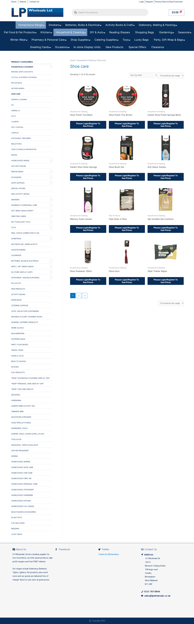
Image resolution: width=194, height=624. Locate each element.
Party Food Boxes (19, 344)
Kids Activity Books (20, 194)
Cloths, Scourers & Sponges (24, 77)
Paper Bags (16, 300)
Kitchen (15, 367)
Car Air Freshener (19, 450)
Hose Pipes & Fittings (21, 423)
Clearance (16, 255)
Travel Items (17, 350)
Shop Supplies (17, 183)
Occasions (16, 177)
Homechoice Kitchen (21, 501)
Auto (13, 116)
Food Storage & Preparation (23, 149)
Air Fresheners (17, 88)
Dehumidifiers (17, 333)
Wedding (15, 529)
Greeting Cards (18, 216)
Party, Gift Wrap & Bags (22, 266)
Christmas (16, 238)
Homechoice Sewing (20, 462)
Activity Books (18, 294)
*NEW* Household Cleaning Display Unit (30, 378)
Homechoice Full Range (22, 506)
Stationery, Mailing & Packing (25, 278)
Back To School (18, 361)
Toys (13, 227)
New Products (18, 289)
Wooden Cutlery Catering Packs (26, 317)
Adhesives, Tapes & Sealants (24, 445)
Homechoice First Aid (21, 478)
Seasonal (15, 395)
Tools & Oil (16, 439)
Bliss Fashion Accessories (23, 512)
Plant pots (16, 517)
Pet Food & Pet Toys (20, 222)
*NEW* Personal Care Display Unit (27, 384)
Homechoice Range (20, 160)
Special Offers (18, 188)
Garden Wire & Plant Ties (23, 406)
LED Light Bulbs (18, 166)
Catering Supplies (19, 305)
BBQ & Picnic (16, 144)
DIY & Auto (16, 283)
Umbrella (15, 111)
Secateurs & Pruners (21, 417)
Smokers (15, 200)
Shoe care (15, 94)
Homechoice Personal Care (24, 484)
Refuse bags (16, 83)
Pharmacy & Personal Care (24, 205)
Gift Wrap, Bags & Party (22, 211)
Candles (15, 133)
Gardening (16, 400)
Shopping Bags (18, 339)
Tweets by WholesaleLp (108, 554)
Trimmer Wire (17, 411)
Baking (14, 155)
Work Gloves (17, 328)
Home (72, 60)
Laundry (15, 122)
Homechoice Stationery (22, 490)
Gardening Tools (19, 428)
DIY (12, 105)
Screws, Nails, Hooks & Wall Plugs (27, 434)
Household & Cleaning (22, 67)
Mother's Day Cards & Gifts (24, 244)
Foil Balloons (18, 523)
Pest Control (17, 127)
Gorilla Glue (17, 356)
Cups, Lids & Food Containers (25, 311)
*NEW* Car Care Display (22, 389)
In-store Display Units (21, 272)
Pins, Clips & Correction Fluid (25, 233)
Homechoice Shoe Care (22, 467)
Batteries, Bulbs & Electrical (25, 261)
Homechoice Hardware (22, 495)
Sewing (14, 456)
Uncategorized (18, 250)
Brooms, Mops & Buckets (22, 72)
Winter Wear (17, 172)
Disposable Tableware (21, 138)
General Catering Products (24, 322)
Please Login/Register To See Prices (88, 124)
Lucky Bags (16, 534)
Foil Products (18, 372)
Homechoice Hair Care (21, 473)
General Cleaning (19, 99)
